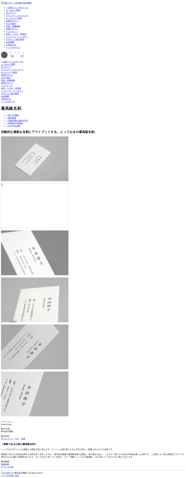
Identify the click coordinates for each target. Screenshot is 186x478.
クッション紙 (7, 467)
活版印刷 (5, 464)
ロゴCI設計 (11, 24)
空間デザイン (12, 29)
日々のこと (11, 13)
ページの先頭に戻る (10, 475)
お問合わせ (11, 45)
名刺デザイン (12, 21)
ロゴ (17, 439)
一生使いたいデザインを (17, 8)
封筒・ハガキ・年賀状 (16, 34)
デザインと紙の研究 (15, 39)
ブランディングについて (17, 16)
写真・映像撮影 (13, 26)
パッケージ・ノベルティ (17, 37)
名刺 (23, 439)
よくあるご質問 (13, 10)
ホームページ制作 (14, 18)
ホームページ (7, 439)
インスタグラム (13, 47)
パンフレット (12, 31)
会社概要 (10, 42)
